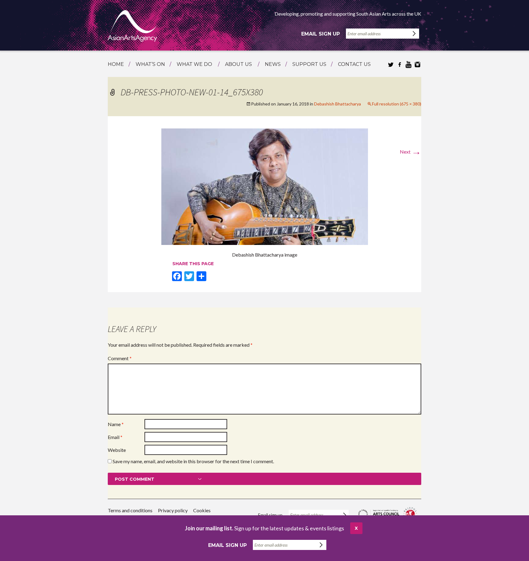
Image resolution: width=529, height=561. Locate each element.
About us (238, 64)
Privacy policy (173, 510)
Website (117, 450)
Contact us (354, 64)
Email (115, 437)
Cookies (202, 510)
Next (410, 152)
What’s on (150, 64)
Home (116, 64)
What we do (194, 64)
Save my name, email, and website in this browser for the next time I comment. (193, 461)
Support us (309, 64)
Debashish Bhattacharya (337, 103)
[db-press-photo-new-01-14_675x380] (264, 186)
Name (116, 424)
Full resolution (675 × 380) (396, 103)
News (273, 64)
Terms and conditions (130, 510)
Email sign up (320, 34)
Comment (120, 358)
